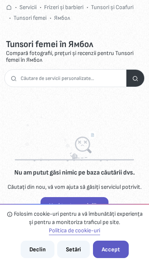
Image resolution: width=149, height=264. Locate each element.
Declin (37, 249)
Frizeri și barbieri (63, 7)
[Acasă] (9, 7)
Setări (73, 249)
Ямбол (62, 18)
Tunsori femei (30, 18)
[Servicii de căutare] (135, 78)
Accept (111, 249)
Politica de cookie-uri (74, 230)
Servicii (28, 7)
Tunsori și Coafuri (112, 7)
